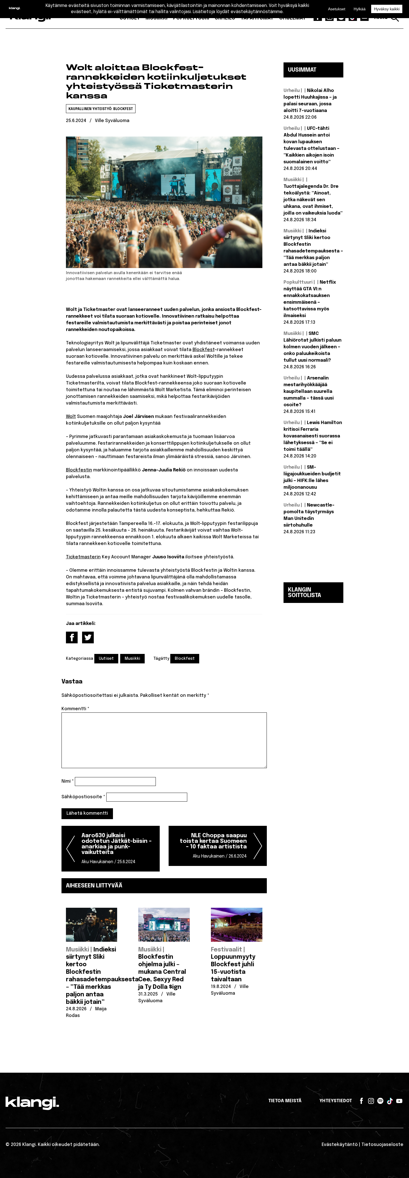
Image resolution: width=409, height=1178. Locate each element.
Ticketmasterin (83, 557)
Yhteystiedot (335, 1101)
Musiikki (132, 659)
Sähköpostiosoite (83, 797)
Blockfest (204, 349)
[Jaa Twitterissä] (88, 637)
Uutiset (106, 659)
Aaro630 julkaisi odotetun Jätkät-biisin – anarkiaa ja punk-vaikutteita (117, 848)
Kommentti (75, 709)
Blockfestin (79, 470)
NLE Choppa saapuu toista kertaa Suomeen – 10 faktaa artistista (213, 846)
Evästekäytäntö (340, 1144)
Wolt (71, 416)
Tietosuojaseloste (382, 1144)
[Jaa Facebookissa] (72, 637)
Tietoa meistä (285, 1101)
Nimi (67, 781)
